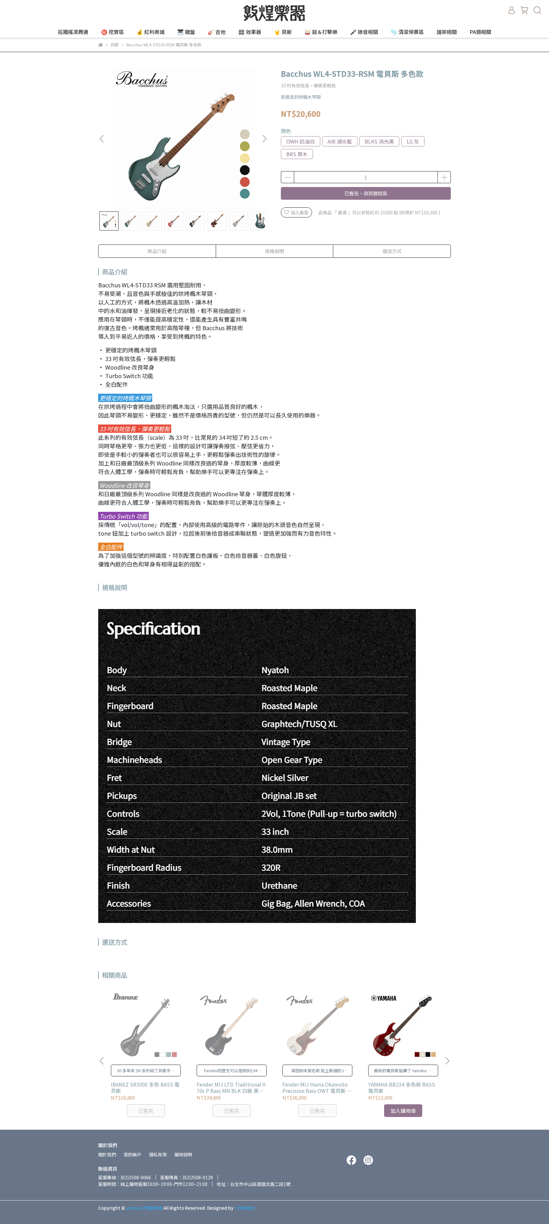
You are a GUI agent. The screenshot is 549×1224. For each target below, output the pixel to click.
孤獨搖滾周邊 (73, 31)
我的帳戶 (132, 1154)
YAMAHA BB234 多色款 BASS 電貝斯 (401, 1087)
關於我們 (107, 1154)
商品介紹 (156, 251)
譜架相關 (447, 31)
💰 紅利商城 (151, 31)
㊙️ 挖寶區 (112, 31)
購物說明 (183, 1154)
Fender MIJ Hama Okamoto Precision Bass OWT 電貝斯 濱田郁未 (317, 1087)
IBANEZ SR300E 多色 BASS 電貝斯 (145, 1087)
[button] (264, 139)
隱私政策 (158, 1154)
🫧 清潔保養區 (407, 31)
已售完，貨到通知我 (365, 193)
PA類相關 (480, 31)
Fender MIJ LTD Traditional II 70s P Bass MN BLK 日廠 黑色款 (231, 1087)
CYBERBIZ (244, 1208)
